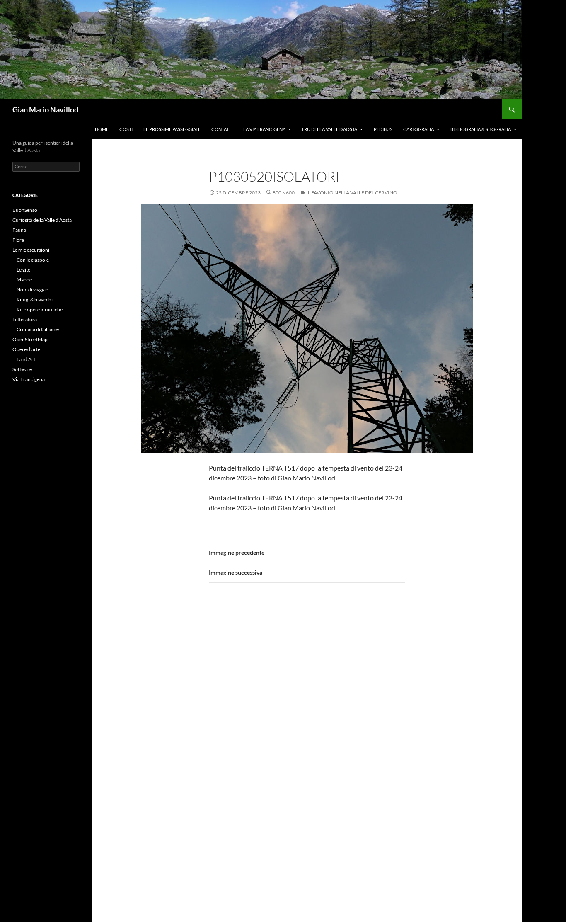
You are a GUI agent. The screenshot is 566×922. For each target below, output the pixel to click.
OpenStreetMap (30, 339)
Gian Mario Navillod (45, 109)
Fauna (19, 230)
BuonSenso (24, 210)
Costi (126, 129)
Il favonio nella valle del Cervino (351, 192)
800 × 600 (284, 192)
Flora (18, 240)
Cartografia (418, 129)
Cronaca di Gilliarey (38, 329)
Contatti (221, 129)
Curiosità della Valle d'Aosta (42, 220)
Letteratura (24, 319)
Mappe (24, 280)
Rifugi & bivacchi (35, 299)
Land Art (26, 359)
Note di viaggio (32, 289)
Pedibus (383, 129)
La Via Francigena (264, 129)
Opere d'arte (26, 349)
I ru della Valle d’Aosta (329, 129)
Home (102, 129)
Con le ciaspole (33, 260)
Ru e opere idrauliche (40, 309)
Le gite (23, 270)
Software (22, 369)
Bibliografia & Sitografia (480, 129)
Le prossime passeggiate (172, 129)
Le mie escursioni (30, 250)
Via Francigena (28, 379)
